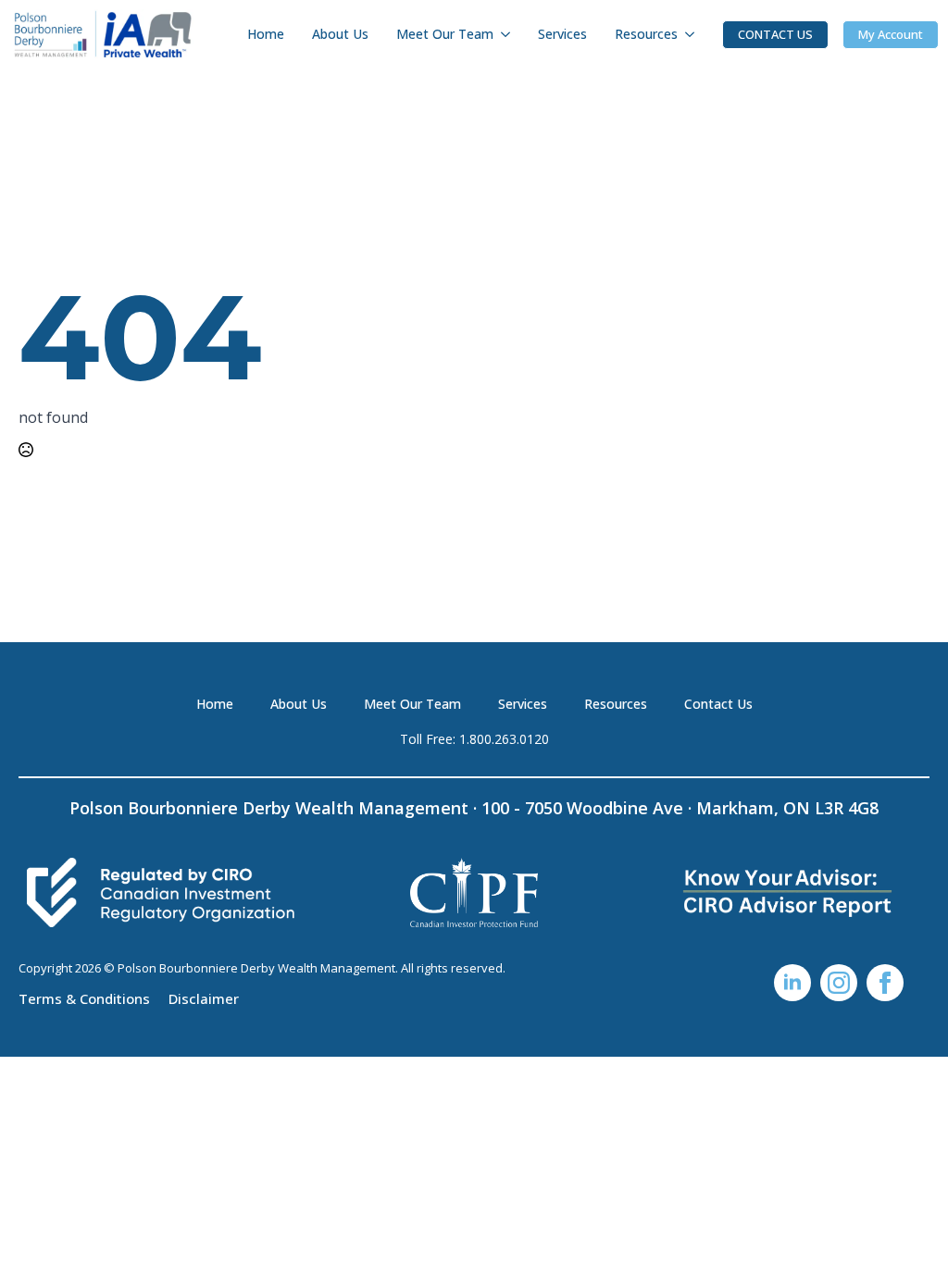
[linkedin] (792, 982)
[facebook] (885, 982)
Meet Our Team (444, 34)
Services (562, 34)
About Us (340, 34)
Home (265, 34)
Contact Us (718, 704)
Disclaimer (203, 997)
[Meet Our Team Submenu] (508, 34)
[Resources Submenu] (693, 34)
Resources (646, 34)
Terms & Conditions (84, 997)
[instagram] (838, 982)
